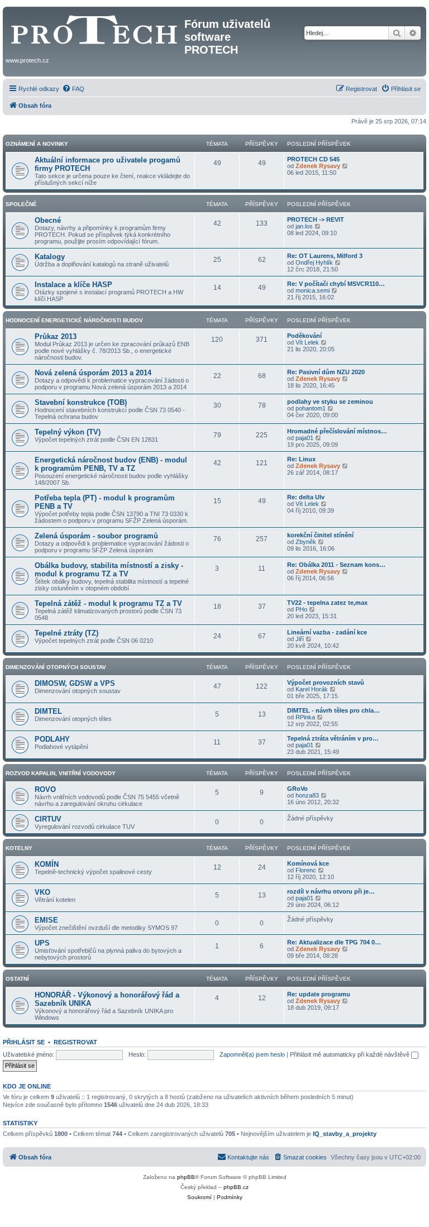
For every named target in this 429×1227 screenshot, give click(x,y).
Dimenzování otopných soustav (56, 667)
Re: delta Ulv (306, 497)
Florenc (305, 870)
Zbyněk (305, 541)
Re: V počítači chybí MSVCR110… (336, 283)
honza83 (307, 795)
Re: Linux (301, 459)
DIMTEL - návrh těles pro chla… (333, 710)
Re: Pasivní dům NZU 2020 (326, 372)
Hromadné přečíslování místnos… (337, 431)
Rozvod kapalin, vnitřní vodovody (61, 773)
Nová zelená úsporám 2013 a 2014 (93, 373)
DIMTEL (48, 711)
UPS (42, 943)
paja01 (304, 438)
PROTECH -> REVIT (315, 219)
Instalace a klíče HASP (73, 284)
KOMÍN (47, 864)
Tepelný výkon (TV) (68, 432)
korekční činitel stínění (320, 535)
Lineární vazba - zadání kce (327, 632)
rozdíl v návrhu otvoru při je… (331, 891)
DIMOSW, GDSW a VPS (75, 683)
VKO (42, 892)
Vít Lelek (307, 342)
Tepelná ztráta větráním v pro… (333, 738)
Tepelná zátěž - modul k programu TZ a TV (108, 603)
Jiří (299, 639)
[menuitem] (73, 89)
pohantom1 (310, 408)
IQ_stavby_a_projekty (344, 1133)
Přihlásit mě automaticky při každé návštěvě (350, 1054)
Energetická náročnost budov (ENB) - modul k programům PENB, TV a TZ (111, 464)
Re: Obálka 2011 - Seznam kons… (336, 564)
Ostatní (17, 979)
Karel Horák (311, 689)
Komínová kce (308, 863)
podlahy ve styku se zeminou (330, 401)
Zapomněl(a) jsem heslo (252, 1054)
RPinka (305, 717)
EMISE (46, 920)
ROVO (45, 789)
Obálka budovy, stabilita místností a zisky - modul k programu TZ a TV (109, 569)
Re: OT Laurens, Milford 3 (325, 255)
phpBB (186, 1177)
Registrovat (75, 1042)
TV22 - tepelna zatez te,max (327, 602)
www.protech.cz (27, 60)
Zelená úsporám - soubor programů (96, 536)
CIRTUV (48, 819)
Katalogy (50, 256)
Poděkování (304, 335)
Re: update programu (318, 994)
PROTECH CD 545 (313, 159)
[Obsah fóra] (95, 27)
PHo (301, 609)
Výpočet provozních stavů (325, 682)
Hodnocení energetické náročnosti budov (74, 320)
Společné (21, 204)
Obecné (48, 220)
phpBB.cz (236, 1187)
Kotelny (19, 848)
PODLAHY (52, 739)
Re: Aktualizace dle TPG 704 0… (334, 942)
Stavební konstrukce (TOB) (81, 402)
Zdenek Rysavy (317, 166)
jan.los (304, 226)
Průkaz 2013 (56, 336)
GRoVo (297, 788)
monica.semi (312, 290)
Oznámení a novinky (37, 144)
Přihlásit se (24, 1042)
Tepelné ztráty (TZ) (66, 633)
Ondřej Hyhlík (314, 262)
